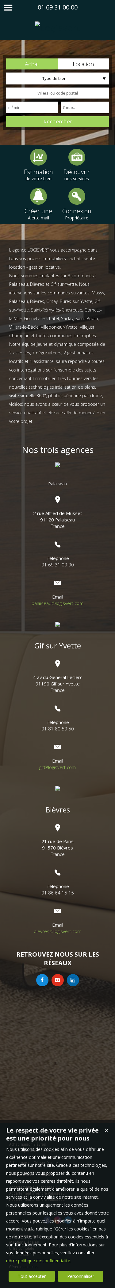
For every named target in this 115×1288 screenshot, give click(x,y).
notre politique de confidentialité (38, 1261)
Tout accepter (32, 1276)
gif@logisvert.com (57, 767)
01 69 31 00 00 (58, 7)
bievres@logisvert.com (57, 931)
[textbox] (57, 93)
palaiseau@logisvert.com (57, 603)
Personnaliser (80, 1276)
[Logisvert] (57, 27)
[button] (32, 63)
